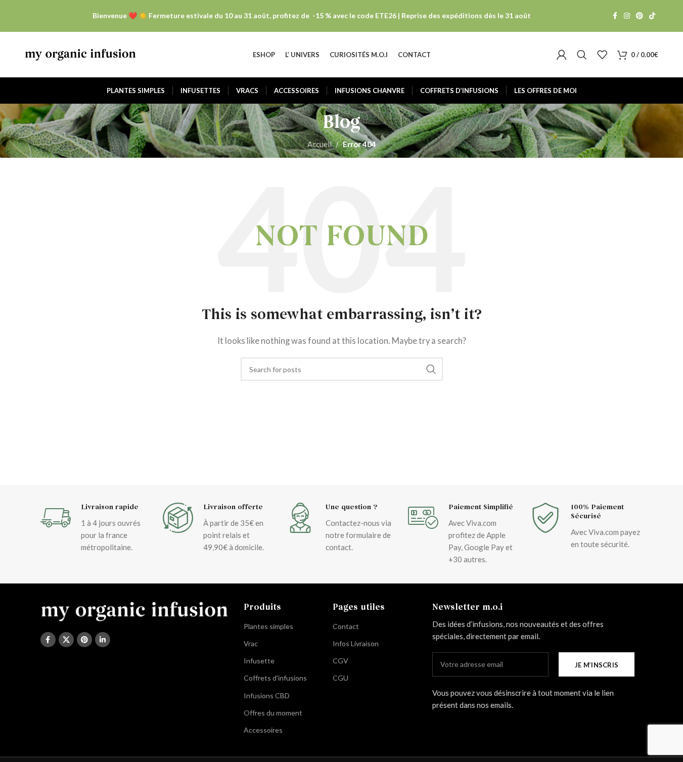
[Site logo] (80, 53)
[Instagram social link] (627, 16)
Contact (346, 626)
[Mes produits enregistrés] (602, 54)
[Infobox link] (96, 528)
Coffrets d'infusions (275, 678)
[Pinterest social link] (639, 16)
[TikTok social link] (652, 16)
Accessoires (263, 730)
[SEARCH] (431, 369)
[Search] (582, 54)
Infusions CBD (267, 695)
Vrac (251, 643)
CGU (340, 678)
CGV (340, 660)
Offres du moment (273, 712)
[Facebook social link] (615, 16)
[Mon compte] (562, 54)
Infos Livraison (356, 643)
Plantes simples (268, 626)
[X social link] (66, 639)
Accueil (319, 144)
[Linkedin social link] (102, 639)
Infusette (259, 660)
